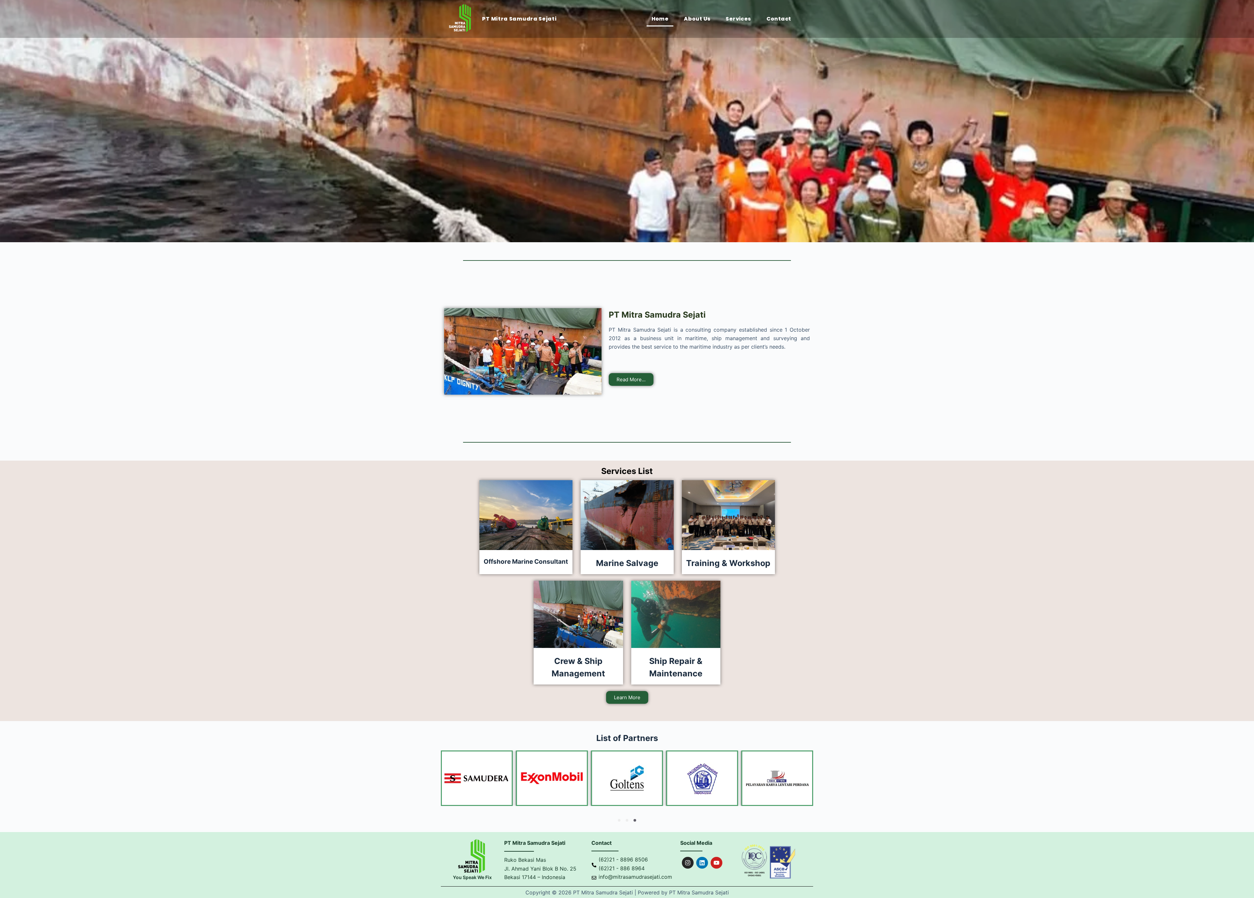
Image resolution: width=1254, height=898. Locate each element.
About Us (697, 19)
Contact (778, 19)
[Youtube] (716, 863)
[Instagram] (688, 863)
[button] (619, 820)
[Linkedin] (702, 863)
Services (738, 19)
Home (660, 19)
